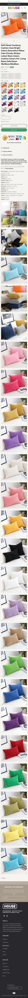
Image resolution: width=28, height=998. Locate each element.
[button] (2, 7)
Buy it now (14, 130)
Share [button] (3, 878)
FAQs (4, 976)
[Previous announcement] (2, 4)
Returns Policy (6, 972)
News (4, 951)
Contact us (5, 966)
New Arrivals (6, 945)
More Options (9, 168)
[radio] (4, 74)
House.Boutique (9, 995)
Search (4, 954)
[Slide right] (16, 40)
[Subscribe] (23, 897)
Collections (5, 942)
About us (5, 963)
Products (5, 939)
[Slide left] (11, 40)
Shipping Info (6, 969)
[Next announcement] (25, 4)
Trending (5, 948)
